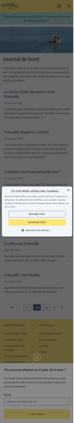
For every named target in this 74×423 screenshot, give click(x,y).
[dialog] (37, 212)
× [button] (68, 190)
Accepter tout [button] (37, 222)
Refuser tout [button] (37, 214)
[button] (37, 230)
